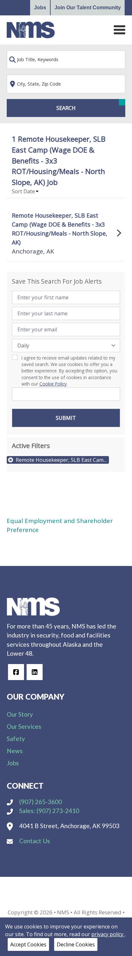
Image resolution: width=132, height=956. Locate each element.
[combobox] (66, 59)
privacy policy (108, 934)
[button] (25, 191)
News (15, 750)
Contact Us (34, 840)
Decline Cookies (76, 944)
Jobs (40, 7)
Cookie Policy (53, 384)
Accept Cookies (28, 944)
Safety (16, 738)
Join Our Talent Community (87, 7)
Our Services (24, 726)
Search (66, 108)
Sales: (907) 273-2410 (48, 810)
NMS (63, 912)
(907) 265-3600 (40, 801)
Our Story (20, 714)
